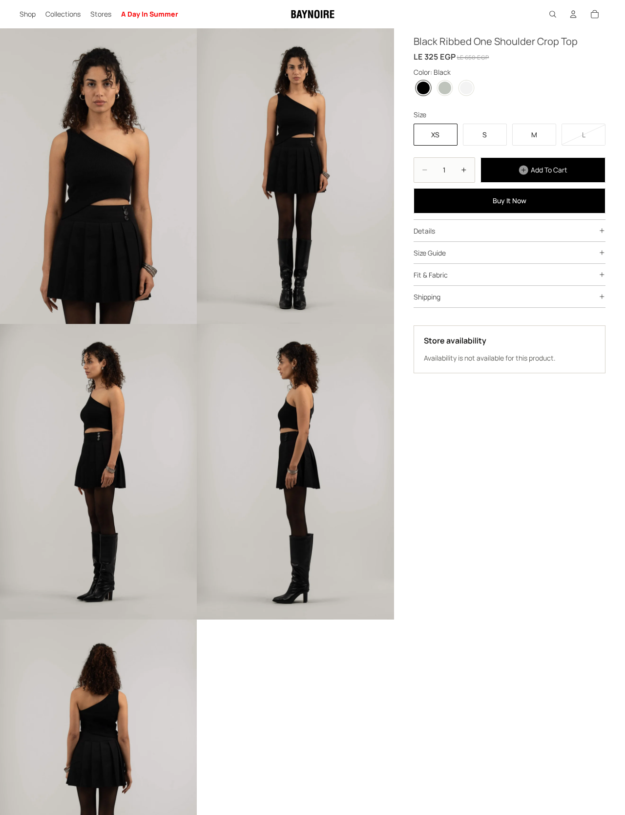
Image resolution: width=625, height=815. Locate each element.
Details (424, 230)
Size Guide (430, 252)
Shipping (427, 296)
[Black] (423, 88)
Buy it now (509, 200)
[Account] (573, 14)
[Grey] (445, 88)
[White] (466, 88)
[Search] (552, 14)
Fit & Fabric (431, 274)
